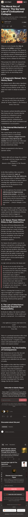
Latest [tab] (6, 444)
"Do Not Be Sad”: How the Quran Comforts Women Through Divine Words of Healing (8, 450)
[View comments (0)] (7, 26)
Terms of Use (21, 403)
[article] (14, 454)
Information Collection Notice (15, 404)
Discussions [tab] (12, 444)
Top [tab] (3, 444)
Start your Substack (10, 510)
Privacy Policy (16, 500)
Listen (24, 22)
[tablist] (7, 426)
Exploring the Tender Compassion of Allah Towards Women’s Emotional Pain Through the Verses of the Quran (10, 454)
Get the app (21, 510)
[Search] (25, 444)
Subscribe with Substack (15, 494)
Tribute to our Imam (6, 466)
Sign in (25, 2)
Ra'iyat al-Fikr (8, 21)
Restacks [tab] (11, 426)
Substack (7, 514)
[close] (24, 469)
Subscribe (19, 2)
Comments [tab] (4, 426)
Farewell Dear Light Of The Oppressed (9, 463)
